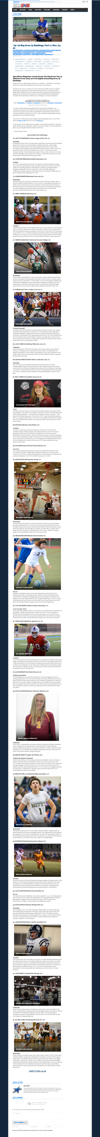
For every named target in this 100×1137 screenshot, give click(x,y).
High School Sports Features (28, 51)
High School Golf (17, 51)
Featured (47, 10)
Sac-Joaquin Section (40, 53)
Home (15, 10)
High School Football (56, 50)
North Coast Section (17, 53)
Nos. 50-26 (21, 120)
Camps (72, 10)
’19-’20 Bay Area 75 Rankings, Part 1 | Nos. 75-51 (37, 46)
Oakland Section (27, 53)
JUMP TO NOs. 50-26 (37, 1071)
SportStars (17, 56)
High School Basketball (44, 50)
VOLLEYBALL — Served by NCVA (38, 54)
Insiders (65, 10)
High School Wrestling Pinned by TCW (44, 51)
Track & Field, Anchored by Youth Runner (22, 54)
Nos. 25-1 (40, 120)
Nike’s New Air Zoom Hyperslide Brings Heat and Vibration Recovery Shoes (37, 1)
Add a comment (18, 1097)
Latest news (17, 14)
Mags (30, 10)
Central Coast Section (18, 50)
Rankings (56, 10)
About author (18, 1082)
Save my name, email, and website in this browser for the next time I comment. (32, 1130)
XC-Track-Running (49, 54)
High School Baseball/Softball (31, 50)
